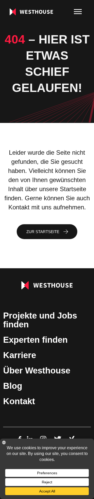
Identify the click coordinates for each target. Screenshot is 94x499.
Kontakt (19, 401)
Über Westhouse (36, 370)
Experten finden (35, 340)
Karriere (19, 355)
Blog (12, 386)
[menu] (77, 11)
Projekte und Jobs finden (40, 320)
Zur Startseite (42, 231)
